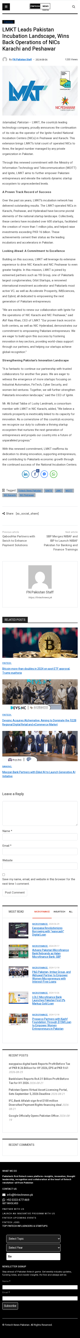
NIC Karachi (10, 495)
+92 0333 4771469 (18, 1200)
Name (6, 831)
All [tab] (71, 911)
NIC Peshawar (27, 495)
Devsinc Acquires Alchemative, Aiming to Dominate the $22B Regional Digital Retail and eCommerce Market (39, 722)
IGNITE (48, 490)
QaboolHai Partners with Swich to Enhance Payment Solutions (18, 540)
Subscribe (10, 1306)
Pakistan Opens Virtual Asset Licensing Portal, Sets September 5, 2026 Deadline (38, 1092)
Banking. (7, 766)
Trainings (8, 21)
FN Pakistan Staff (22, 59)
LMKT (59, 490)
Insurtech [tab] (59, 911)
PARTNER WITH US (13, 1209)
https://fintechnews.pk (40, 597)
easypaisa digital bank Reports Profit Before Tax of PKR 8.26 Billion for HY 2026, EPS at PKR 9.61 (39, 1066)
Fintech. (7, 663)
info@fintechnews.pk (20, 1195)
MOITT (69, 490)
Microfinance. (40, 924)
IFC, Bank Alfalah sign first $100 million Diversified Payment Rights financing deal (35, 1103)
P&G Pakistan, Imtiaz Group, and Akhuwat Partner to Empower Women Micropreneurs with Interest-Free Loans (51, 977)
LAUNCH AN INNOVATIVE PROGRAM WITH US (28, 1213)
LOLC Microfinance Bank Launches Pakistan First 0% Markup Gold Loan (48, 1000)
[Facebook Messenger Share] (44, 474)
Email (5, 846)
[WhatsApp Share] (53, 474)
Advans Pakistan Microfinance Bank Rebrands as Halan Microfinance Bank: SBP (50, 953)
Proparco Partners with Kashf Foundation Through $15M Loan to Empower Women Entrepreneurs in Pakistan (51, 1024)
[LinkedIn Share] (25, 474)
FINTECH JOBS (11, 1222)
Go (10, 1256)
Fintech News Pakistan (29, 490)
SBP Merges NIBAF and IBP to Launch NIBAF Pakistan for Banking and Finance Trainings (61, 543)
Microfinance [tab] (42, 911)
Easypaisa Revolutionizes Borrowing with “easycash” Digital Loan (48, 931)
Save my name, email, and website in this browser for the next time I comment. (38, 881)
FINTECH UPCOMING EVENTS (19, 1218)
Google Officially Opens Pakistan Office (34, 1116)
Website (7, 860)
